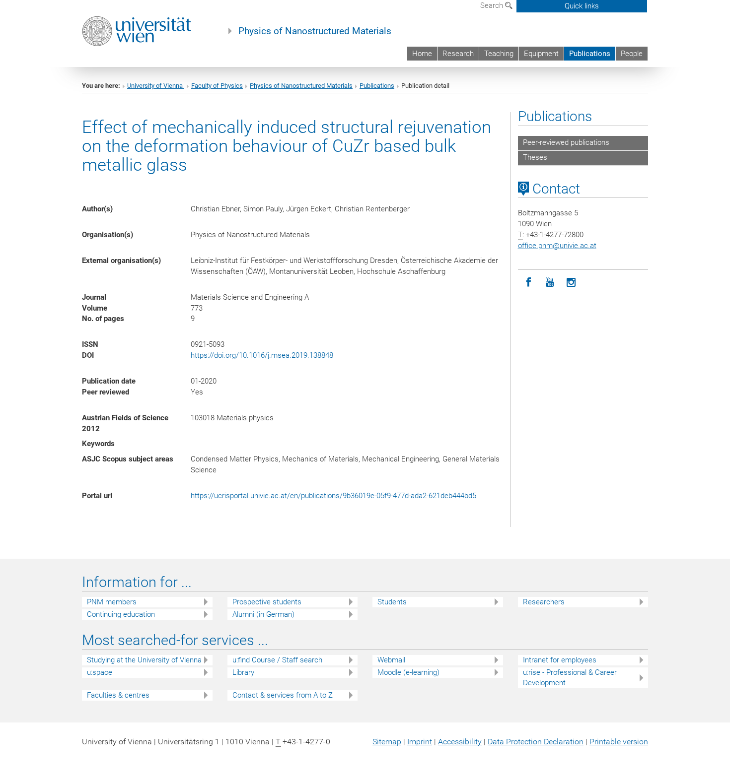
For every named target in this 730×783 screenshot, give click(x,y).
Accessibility (460, 741)
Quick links (582, 5)
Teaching (498, 53)
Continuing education (121, 614)
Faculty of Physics (217, 85)
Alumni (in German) (263, 614)
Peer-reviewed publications (566, 142)
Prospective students (266, 601)
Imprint (419, 741)
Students (392, 601)
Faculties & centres (118, 695)
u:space (99, 672)
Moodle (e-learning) (408, 672)
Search (492, 5)
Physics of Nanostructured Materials (314, 31)
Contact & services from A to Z (282, 695)
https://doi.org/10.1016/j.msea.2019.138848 (262, 355)
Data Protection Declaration (536, 741)
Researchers (544, 601)
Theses (535, 157)
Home (422, 53)
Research (458, 53)
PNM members (112, 601)
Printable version (618, 741)
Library (243, 672)
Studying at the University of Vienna (144, 659)
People (632, 53)
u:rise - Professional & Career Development (570, 677)
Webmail (391, 659)
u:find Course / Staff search (277, 659)
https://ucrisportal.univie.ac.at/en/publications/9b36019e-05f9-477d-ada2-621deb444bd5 (333, 495)
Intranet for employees (559, 659)
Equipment (541, 53)
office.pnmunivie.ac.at (557, 245)
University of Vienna (155, 85)
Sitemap (386, 741)
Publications (589, 53)
